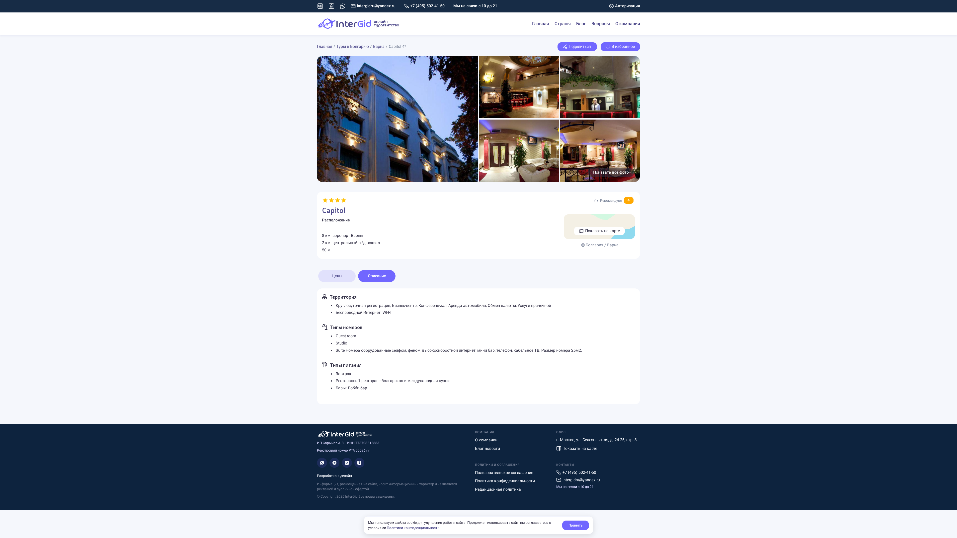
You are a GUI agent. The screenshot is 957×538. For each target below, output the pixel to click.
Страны (563, 23)
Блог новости (487, 448)
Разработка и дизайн (334, 476)
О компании (627, 23)
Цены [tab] (337, 275)
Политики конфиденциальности (413, 528)
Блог (581, 23)
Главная (540, 23)
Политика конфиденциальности (505, 480)
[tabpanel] (478, 346)
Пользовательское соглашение (504, 472)
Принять (575, 525)
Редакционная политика (498, 489)
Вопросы (600, 23)
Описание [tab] (377, 275)
